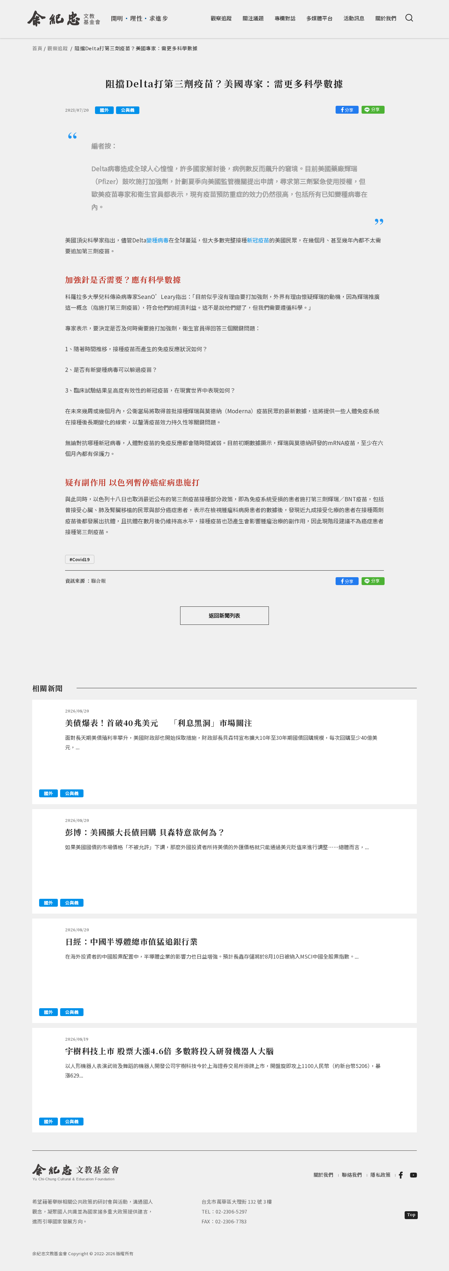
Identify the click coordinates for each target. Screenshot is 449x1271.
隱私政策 (380, 1174)
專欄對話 (284, 18)
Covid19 (81, 559)
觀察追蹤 (221, 18)
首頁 (37, 48)
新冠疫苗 (258, 240)
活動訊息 (354, 18)
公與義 (127, 110)
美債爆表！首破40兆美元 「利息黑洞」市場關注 (158, 722)
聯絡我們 (352, 1174)
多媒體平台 (319, 18)
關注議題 (253, 18)
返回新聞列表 (224, 615)
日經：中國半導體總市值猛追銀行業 (131, 941)
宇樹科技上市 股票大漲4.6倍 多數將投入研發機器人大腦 (169, 1050)
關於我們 (385, 18)
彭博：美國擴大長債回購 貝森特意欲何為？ (145, 832)
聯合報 (98, 580)
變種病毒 (157, 240)
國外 (104, 110)
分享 (349, 110)
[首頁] (64, 16)
